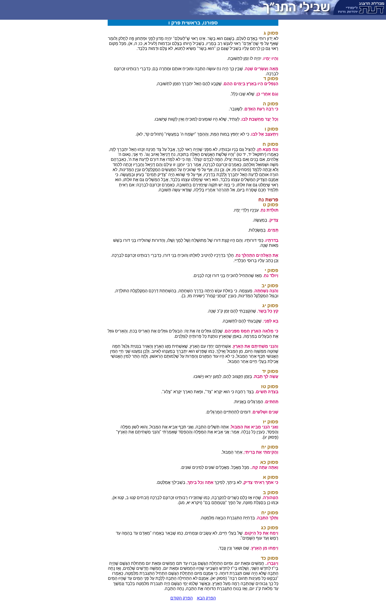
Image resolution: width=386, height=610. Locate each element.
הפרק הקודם (181, 598)
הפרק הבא (206, 598)
